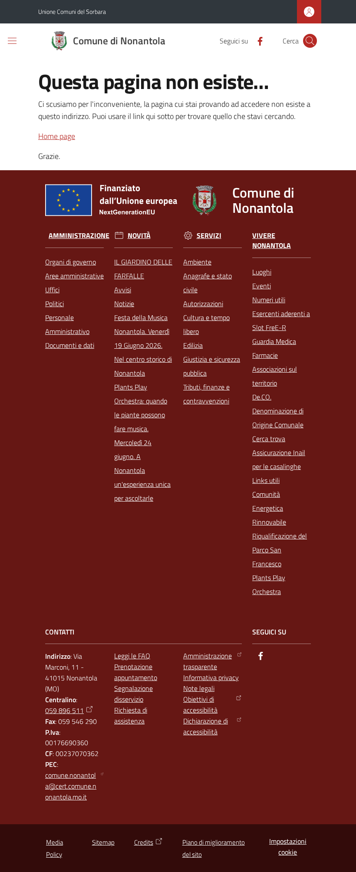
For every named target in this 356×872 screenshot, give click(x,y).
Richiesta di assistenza (130, 715)
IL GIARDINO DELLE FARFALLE (143, 269)
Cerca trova (268, 438)
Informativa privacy (211, 677)
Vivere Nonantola (271, 241)
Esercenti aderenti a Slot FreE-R (281, 320)
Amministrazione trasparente (207, 661)
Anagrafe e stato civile (207, 283)
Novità (139, 236)
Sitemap (103, 842)
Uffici (52, 289)
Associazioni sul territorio (274, 376)
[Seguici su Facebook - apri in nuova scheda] (256, 40)
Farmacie (265, 355)
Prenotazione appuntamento (135, 672)
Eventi (261, 286)
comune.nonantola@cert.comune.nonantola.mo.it (70, 786)
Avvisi (122, 289)
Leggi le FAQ (132, 656)
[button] (310, 41)
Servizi (209, 236)
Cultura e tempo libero (206, 324)
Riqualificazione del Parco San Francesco (279, 550)
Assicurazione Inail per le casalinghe (278, 459)
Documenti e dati (69, 345)
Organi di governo (70, 262)
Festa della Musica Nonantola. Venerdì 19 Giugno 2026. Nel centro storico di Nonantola (143, 345)
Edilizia (193, 345)
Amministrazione (79, 236)
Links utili (266, 480)
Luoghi (261, 272)
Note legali (198, 688)
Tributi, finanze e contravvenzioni (206, 394)
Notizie (124, 303)
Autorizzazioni (203, 303)
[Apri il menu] (12, 41)
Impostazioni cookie (288, 846)
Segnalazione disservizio (133, 693)
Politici (54, 303)
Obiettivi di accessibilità (200, 704)
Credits (143, 842)
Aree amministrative (74, 276)
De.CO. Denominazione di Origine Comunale (277, 411)
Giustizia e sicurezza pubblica (211, 366)
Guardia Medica (274, 341)
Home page (56, 136)
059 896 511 (64, 710)
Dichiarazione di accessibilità (205, 726)
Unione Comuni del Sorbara (72, 11)
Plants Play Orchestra (268, 584)
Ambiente (197, 262)
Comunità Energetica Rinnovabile (269, 508)
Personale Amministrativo (67, 324)
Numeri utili (268, 299)
